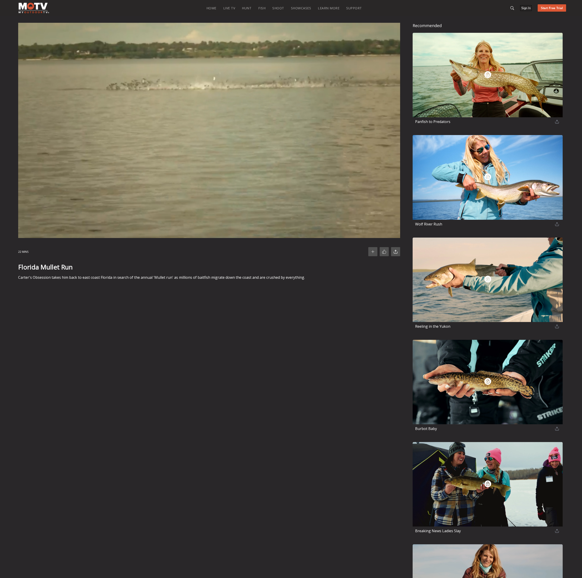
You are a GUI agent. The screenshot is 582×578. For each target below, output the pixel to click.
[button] (512, 8)
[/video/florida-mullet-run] (34, 12)
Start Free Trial (552, 8)
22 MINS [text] (23, 252)
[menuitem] (211, 7)
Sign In (526, 8)
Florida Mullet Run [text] (45, 267)
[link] (34, 8)
